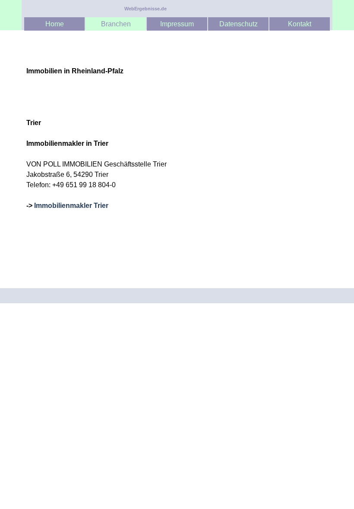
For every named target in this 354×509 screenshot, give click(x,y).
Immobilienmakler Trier (71, 205)
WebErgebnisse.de (145, 8)
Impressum (177, 24)
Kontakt (299, 24)
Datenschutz (238, 24)
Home (54, 24)
